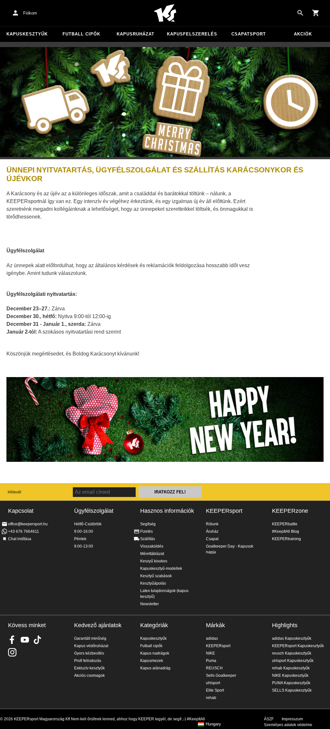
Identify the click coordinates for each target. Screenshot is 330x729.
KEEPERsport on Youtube (25, 640)
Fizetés (146, 531)
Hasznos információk (167, 511)
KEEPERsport (224, 511)
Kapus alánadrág (155, 668)
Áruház (212, 531)
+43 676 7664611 (23, 531)
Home (165, 13)
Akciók (303, 34)
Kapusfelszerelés (192, 34)
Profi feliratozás (87, 660)
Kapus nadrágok (154, 653)
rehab (211, 697)
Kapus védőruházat (91, 646)
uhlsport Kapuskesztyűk (293, 660)
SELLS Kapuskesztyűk (292, 690)
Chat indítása (19, 539)
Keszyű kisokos (153, 561)
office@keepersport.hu (28, 524)
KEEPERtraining (286, 539)
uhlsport (213, 683)
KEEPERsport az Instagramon (12, 652)
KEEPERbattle (284, 524)
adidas (212, 638)
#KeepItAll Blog (285, 531)
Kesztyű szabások (156, 576)
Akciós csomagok (89, 675)
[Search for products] (300, 12)
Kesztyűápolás (153, 583)
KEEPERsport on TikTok (37, 640)
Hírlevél (14, 492)
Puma (211, 660)
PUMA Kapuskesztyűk (291, 683)
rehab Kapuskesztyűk (291, 668)
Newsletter (149, 604)
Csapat (212, 539)
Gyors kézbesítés (89, 653)
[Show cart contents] (315, 12)
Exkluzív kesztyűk (89, 668)
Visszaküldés (151, 546)
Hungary (213, 724)
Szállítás (147, 539)
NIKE (210, 653)
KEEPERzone (290, 511)
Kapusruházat (135, 34)
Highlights (284, 625)
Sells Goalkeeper (221, 675)
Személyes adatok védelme (288, 725)
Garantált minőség (90, 638)
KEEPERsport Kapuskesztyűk (298, 646)
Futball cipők (81, 34)
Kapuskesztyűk (27, 34)
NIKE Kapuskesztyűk (290, 675)
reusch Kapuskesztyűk (291, 653)
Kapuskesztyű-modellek (161, 568)
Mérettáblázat (152, 553)
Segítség (148, 524)
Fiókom (30, 13)
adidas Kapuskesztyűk (291, 638)
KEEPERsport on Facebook (12, 640)
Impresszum (292, 719)
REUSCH (214, 668)
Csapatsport (248, 34)
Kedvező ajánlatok (97, 625)
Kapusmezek (151, 660)
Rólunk (212, 524)
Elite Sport (215, 690)
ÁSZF (269, 719)
